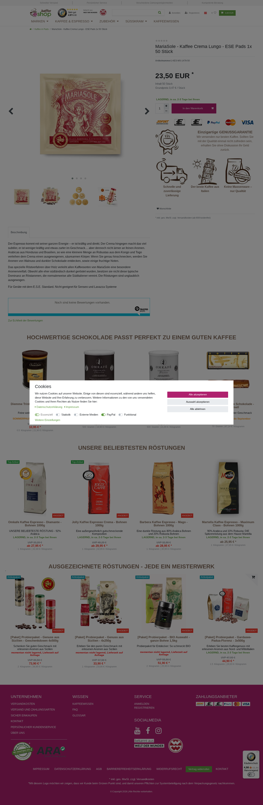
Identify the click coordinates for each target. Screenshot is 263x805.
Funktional (130, 414)
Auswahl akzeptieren (198, 401)
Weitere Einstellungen (47, 419)
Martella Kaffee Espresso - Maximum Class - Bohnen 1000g (228, 524)
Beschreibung (19, 232)
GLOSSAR (79, 715)
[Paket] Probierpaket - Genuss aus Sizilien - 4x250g (99, 639)
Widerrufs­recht (169, 768)
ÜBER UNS (18, 732)
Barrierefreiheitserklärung (129, 768)
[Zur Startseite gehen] (30, 29)
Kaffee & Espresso (72, 21)
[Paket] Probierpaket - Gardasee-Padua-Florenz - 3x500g (228, 639)
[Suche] (159, 12)
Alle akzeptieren (198, 394)
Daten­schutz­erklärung (72, 768)
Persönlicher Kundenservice (33, 727)
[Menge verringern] (166, 110)
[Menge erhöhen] (166, 105)
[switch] (251, 774)
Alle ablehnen (197, 409)
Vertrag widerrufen (198, 769)
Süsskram (134, 21)
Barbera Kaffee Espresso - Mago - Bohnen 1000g (164, 524)
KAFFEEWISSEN (82, 703)
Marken (38, 21)
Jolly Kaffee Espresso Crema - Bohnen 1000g (99, 524)
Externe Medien (89, 414)
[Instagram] (160, 731)
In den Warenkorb (193, 108)
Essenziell (47, 414)
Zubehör (107, 21)
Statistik (66, 414)
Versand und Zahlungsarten (33, 709)
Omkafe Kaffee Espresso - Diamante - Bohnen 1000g (35, 524)
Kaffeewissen (166, 21)
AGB (99, 768)
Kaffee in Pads (42, 29)
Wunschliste (165, 208)
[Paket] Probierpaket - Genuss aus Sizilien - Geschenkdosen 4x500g (35, 639)
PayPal (111, 414)
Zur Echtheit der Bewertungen (25, 320)
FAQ (75, 709)
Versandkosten (23, 703)
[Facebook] (150, 731)
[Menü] (257, 753)
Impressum (41, 768)
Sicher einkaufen (24, 715)
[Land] (205, 13)
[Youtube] (139, 731)
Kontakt (17, 721)
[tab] (19, 232)
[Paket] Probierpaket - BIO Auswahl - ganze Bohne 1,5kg (164, 639)
